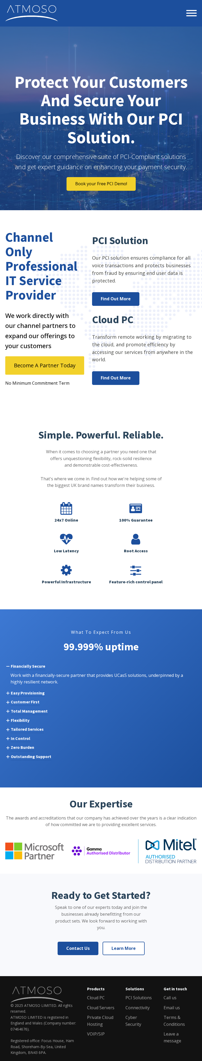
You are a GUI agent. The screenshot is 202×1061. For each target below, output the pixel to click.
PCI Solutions (138, 998)
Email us (172, 1008)
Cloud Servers (100, 1008)
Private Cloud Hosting (100, 1020)
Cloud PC (96, 998)
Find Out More (116, 299)
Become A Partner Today (44, 365)
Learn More (124, 948)
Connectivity (137, 1008)
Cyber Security (133, 1020)
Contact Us (78, 948)
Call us (170, 998)
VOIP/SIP (96, 1034)
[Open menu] (191, 13)
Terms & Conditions (174, 1020)
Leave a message (172, 1037)
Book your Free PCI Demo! (101, 184)
